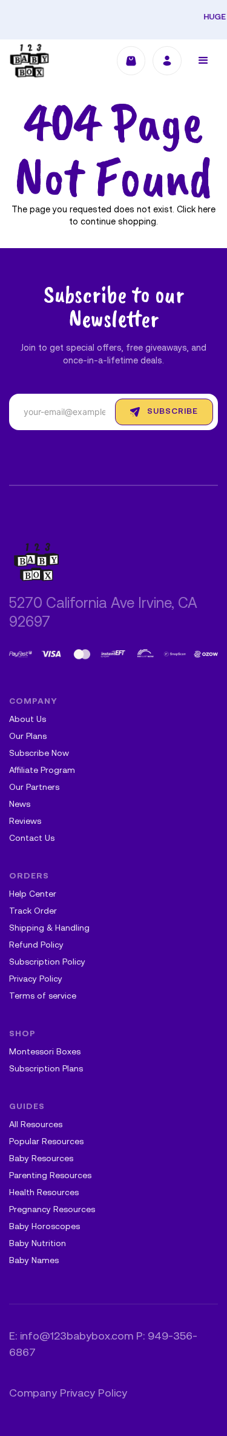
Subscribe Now (39, 753)
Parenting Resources (50, 1176)
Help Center (32, 894)
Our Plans (28, 736)
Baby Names (34, 1261)
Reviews (25, 821)
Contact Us (31, 838)
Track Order (33, 911)
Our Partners (34, 787)
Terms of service (42, 996)
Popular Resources (46, 1142)
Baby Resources (41, 1159)
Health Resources (44, 1193)
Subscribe (172, 411)
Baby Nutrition (37, 1244)
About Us (27, 719)
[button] (203, 60)
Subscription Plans (46, 1069)
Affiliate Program (42, 770)
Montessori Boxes (45, 1052)
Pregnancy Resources (52, 1210)
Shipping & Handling (49, 928)
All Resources (35, 1125)
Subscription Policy (47, 962)
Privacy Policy (35, 979)
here (206, 210)
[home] (29, 61)
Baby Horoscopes (44, 1227)
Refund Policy (36, 945)
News (19, 804)
